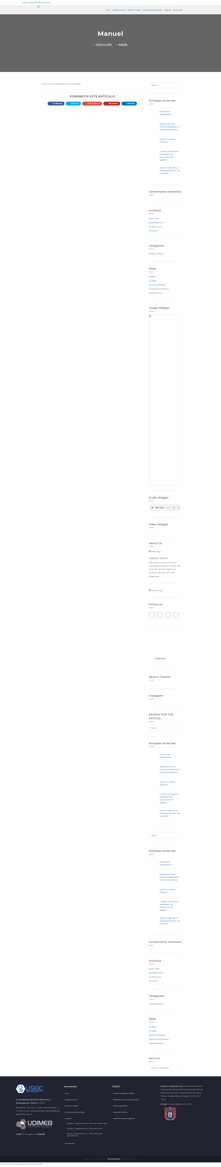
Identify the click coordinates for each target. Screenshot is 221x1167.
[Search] (179, 85)
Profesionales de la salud (152, 10)
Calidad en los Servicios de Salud (125, 1100)
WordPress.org (156, 293)
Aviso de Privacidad (95, 1159)
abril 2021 (153, 231)
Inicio (108, 10)
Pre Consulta (178, 10)
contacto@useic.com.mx (179, 1104)
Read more (154, 576)
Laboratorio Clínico (120, 1112)
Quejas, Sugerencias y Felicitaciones (85, 1128)
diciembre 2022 (156, 222)
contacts (160, 658)
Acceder (153, 281)
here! (40, 1164)
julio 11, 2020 (104, 44)
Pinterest (113, 103)
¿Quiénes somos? (119, 10)
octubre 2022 (155, 227)
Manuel (123, 44)
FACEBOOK (57, 103)
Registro (153, 277)
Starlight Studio (129, 1159)
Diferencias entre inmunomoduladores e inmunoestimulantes (170, 127)
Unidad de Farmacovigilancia (124, 1118)
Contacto (167, 10)
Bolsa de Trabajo (134, 10)
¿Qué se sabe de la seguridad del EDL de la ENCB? (170, 170)
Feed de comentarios (159, 289)
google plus (93, 103)
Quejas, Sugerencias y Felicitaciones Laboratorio (85, 1135)
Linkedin (130, 103)
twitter (74, 103)
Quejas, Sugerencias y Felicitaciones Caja (87, 1123)
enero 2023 (154, 218)
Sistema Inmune (156, 254)
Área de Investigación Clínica (123, 1093)
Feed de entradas (157, 285)
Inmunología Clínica (120, 1106)
